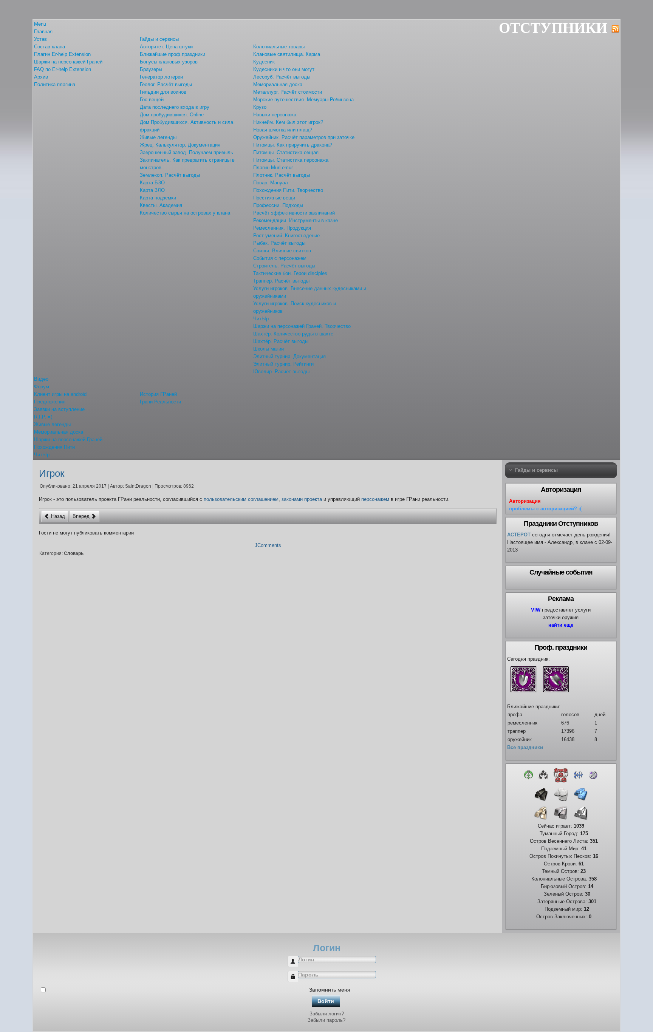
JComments (268, 545)
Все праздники (525, 747)
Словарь (74, 553)
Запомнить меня (329, 990)
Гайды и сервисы (536, 470)
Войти (325, 1001)
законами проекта (302, 499)
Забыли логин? (326, 1014)
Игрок (51, 473)
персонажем (375, 499)
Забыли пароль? (326, 1020)
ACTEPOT (519, 535)
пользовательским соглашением (241, 499)
